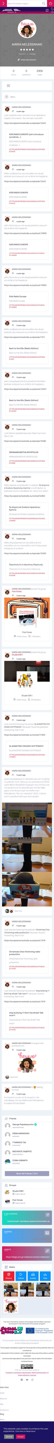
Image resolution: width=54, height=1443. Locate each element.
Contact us (4, 1410)
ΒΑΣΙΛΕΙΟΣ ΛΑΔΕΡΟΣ (22, 1151)
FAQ (1, 1404)
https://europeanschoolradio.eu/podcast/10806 (25, 233)
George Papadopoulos (23, 1124)
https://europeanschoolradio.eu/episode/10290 (25, 553)
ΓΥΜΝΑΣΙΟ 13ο (19, 1142)
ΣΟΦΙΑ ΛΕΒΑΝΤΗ (20, 1160)
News (2, 1419)
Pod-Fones (16, 591)
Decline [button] (9, 1436)
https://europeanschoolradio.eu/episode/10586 (25, 441)
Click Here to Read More (25, 1431)
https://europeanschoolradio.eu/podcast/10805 (25, 285)
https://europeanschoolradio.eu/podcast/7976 (24, 1001)
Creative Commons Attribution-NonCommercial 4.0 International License (27, 1374)
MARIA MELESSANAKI (21, 107)
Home (2, 1393)
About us (3, 1398)
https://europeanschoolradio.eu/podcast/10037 (25, 389)
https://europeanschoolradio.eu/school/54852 (24, 496)
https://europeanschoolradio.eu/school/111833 (24, 734)
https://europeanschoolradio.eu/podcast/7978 (24, 940)
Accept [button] (21, 1436)
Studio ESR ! (17, 654)
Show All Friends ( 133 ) (27, 1173)
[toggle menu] (8, 85)
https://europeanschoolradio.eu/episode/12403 (25, 123)
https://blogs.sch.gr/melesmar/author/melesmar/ (28, 1257)
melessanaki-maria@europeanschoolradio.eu (28, 1221)
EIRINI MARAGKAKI (20, 1133)
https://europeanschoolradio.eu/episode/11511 (24, 337)
